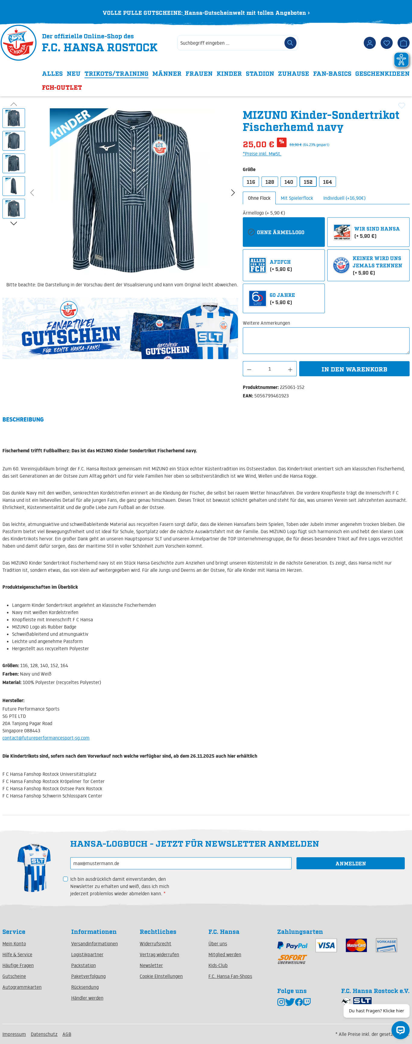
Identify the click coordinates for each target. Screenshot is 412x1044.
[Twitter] (290, 1001)
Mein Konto (14, 944)
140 (288, 182)
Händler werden (87, 998)
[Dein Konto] (370, 43)
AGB (66, 1034)
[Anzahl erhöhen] (290, 368)
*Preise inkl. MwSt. (262, 154)
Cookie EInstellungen (161, 976)
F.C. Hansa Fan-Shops (230, 976)
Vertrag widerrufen (159, 954)
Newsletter (151, 965)
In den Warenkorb (354, 368)
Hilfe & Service (17, 954)
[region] (120, 192)
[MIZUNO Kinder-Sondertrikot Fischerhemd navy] (133, 191)
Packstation (83, 965)
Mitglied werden (224, 954)
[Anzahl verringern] (249, 368)
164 (327, 182)
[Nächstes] (233, 192)
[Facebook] (299, 1001)
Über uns (217, 944)
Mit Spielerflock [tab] (297, 198)
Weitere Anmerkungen (266, 323)
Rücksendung (85, 987)
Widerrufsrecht (155, 944)
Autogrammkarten (22, 987)
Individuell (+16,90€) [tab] (344, 198)
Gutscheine (14, 976)
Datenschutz (44, 1034)
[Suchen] (290, 42)
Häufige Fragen (18, 965)
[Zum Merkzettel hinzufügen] (401, 105)
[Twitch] (307, 1001)
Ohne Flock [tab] (259, 198)
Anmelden (350, 863)
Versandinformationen (94, 944)
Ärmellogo (264, 213)
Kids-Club (218, 965)
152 (308, 182)
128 (269, 182)
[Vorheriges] (31, 192)
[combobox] (230, 42)
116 (251, 182)
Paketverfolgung (88, 976)
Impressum (14, 1034)
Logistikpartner (87, 954)
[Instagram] (281, 1001)
